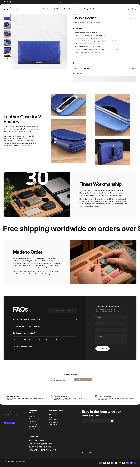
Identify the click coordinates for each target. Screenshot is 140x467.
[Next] (88, 2)
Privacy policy (12, 463)
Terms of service (19, 463)
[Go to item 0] (7, 17)
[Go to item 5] (7, 50)
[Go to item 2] (7, 25)
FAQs (60, 310)
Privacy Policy (53, 422)
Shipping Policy (33, 426)
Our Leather (32, 421)
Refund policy (6, 463)
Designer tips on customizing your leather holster (88, 52)
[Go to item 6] (7, 59)
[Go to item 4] (7, 42)
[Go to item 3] (7, 34)
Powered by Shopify (20, 461)
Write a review (83, 379)
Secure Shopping (34, 429)
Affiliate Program (34, 424)
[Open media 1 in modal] (39, 41)
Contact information (27, 463)
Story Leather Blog (34, 419)
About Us (32, 416)
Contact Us (52, 414)
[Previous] (52, 2)
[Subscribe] (112, 421)
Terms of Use (53, 424)
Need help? (133, 68)
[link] (40, 446)
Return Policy (53, 419)
